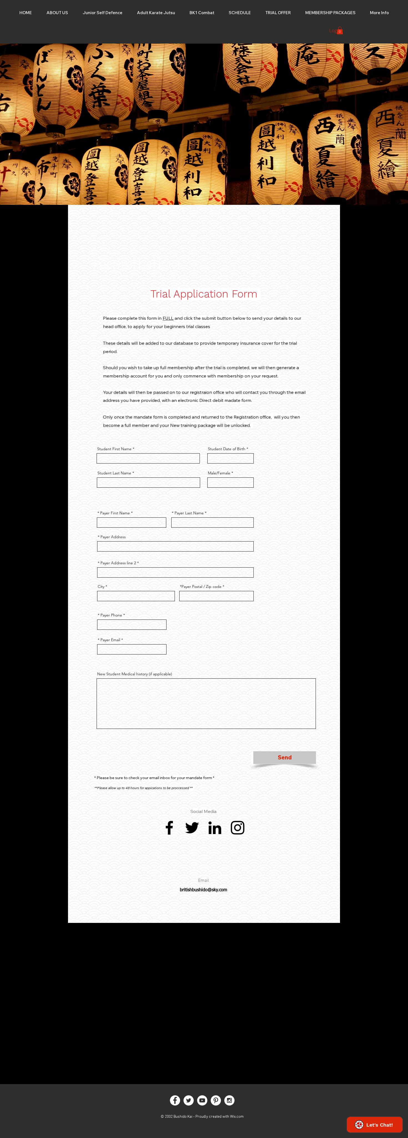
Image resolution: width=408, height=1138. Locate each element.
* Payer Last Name (188, 513)
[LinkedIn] (215, 828)
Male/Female (219, 473)
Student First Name (114, 449)
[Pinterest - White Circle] (216, 1100)
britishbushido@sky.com (203, 890)
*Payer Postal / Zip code (200, 586)
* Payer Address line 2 (117, 563)
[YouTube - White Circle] (202, 1100)
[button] (379, 12)
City (101, 586)
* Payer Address (112, 537)
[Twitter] (192, 828)
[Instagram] (237, 828)
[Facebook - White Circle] (175, 1100)
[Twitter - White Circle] (188, 1100)
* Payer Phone (110, 615)
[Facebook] (169, 828)
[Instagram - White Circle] (229, 1100)
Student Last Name (114, 473)
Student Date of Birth (226, 449)
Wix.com (237, 1116)
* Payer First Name (113, 513)
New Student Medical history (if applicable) (134, 674)
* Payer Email (109, 640)
